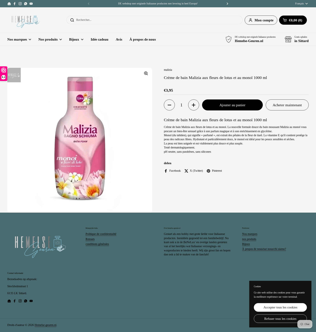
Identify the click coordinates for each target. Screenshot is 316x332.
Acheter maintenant (287, 105)
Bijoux (246, 244)
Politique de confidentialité (101, 233)
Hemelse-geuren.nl (45, 325)
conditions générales (97, 244)
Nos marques (249, 233)
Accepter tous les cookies (280, 307)
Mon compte (264, 20)
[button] (169, 104)
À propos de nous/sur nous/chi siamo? (264, 248)
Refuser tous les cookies (280, 318)
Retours (90, 239)
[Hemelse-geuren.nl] (25, 20)
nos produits (249, 239)
